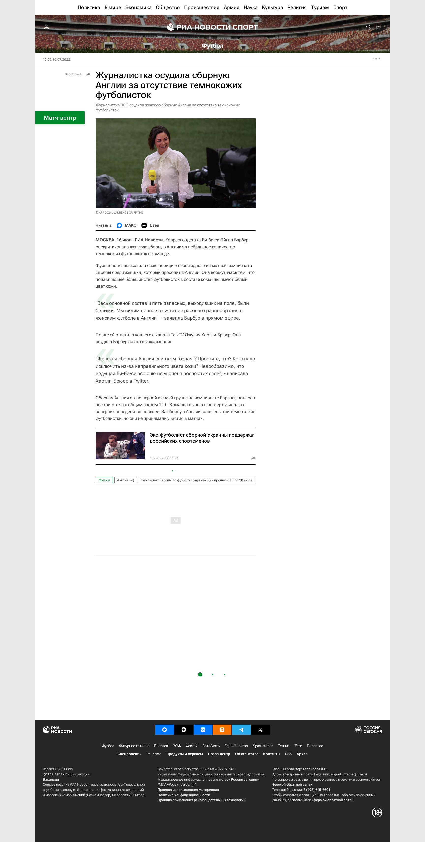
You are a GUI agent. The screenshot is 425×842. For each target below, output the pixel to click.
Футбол (104, 480)
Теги (298, 746)
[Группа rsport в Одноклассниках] (222, 730)
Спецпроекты (129, 754)
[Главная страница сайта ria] (196, 27)
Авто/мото (211, 746)
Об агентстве (246, 754)
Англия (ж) (125, 480)
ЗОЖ (177, 746)
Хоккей (191, 746)
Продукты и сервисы (184, 754)
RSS (288, 754)
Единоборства (236, 746)
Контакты (271, 754)
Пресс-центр (219, 754)
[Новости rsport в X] (260, 730)
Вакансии (51, 779)
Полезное (315, 746)
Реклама (153, 754)
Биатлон (161, 746)
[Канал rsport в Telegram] (241, 730)
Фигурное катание (134, 746)
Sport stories (263, 746)
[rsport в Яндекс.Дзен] (183, 730)
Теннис (284, 746)
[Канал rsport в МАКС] (164, 730)
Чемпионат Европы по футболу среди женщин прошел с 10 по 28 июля (196, 480)
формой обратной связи (292, 784)
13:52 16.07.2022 (56, 59)
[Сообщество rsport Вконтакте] (203, 730)
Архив (302, 754)
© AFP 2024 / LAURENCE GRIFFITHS (119, 212)
